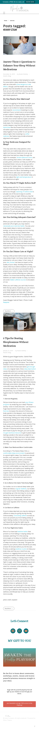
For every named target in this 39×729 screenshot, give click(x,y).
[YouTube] (26, 630)
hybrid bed (6, 127)
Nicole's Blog (7, 76)
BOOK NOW (30, 2)
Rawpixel (6, 302)
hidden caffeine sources (18, 280)
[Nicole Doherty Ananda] (19, 8)
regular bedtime (21, 489)
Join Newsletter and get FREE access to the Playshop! (19, 704)
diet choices (11, 262)
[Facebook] (13, 630)
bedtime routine (21, 549)
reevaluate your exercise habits (13, 226)
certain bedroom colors (24, 157)
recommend (17, 110)
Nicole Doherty (23, 74)
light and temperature (23, 177)
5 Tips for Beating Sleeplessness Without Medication (15, 342)
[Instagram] (19, 630)
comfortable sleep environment (14, 453)
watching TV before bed (24, 192)
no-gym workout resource (12, 433)
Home (5, 20)
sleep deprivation (30, 369)
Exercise (6, 411)
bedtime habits (22, 532)
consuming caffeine (20, 516)
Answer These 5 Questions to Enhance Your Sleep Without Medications (19, 65)
